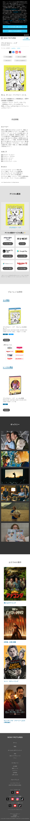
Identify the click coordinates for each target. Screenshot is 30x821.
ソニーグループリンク (15, 783)
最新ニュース (15, 768)
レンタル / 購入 (8, 243)
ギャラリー (8, 60)
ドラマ (18, 48)
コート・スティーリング (11, 681)
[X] (7, 799)
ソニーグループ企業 (8, 20)
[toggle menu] (2, 38)
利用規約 (15, 815)
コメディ (13, 48)
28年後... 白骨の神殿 (10, 642)
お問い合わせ (15, 774)
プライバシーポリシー (15, 813)
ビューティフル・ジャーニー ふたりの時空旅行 (14, 721)
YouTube (17, 793)
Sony (25, 35)
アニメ (15, 758)
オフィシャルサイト (21, 60)
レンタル (22, 243)
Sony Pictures (22, 19)
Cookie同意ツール (17, 12)
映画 (15, 746)
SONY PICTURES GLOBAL (15, 785)
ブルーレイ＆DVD (21, 56)
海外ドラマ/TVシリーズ (15, 755)
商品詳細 (6, 340)
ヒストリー (15, 770)
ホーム (15, 742)
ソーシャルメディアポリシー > (15, 809)
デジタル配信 (9, 56)
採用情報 (15, 772)
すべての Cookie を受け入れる (15, 26)
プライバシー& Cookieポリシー (12, 9)
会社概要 (15, 766)
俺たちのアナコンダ (10, 603)
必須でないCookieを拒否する (15, 31)
